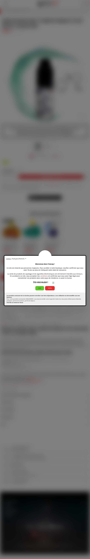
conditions (44, 276)
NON (50, 288)
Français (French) (18, 259)
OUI (39, 288)
